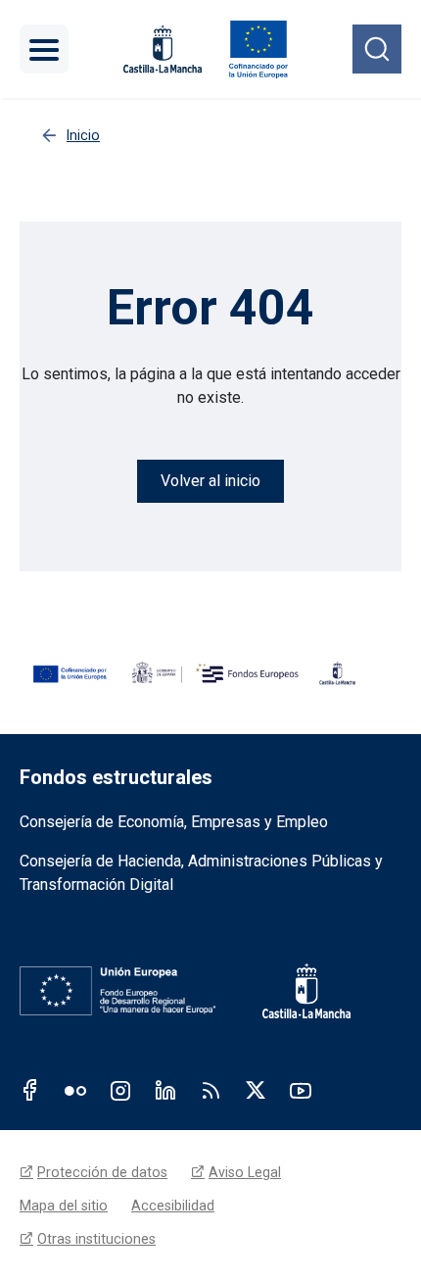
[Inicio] (258, 49)
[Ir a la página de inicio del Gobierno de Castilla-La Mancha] (293, 991)
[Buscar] (376, 49)
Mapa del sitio (64, 1205)
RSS (210, 1090)
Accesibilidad (172, 1205)
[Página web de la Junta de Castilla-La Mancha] (162, 49)
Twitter (255, 1090)
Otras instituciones (96, 1239)
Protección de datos (102, 1172)
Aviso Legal (245, 1172)
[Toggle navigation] (44, 49)
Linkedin (165, 1090)
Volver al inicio (210, 480)
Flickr (75, 1090)
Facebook (30, 1090)
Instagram (120, 1090)
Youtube (300, 1090)
